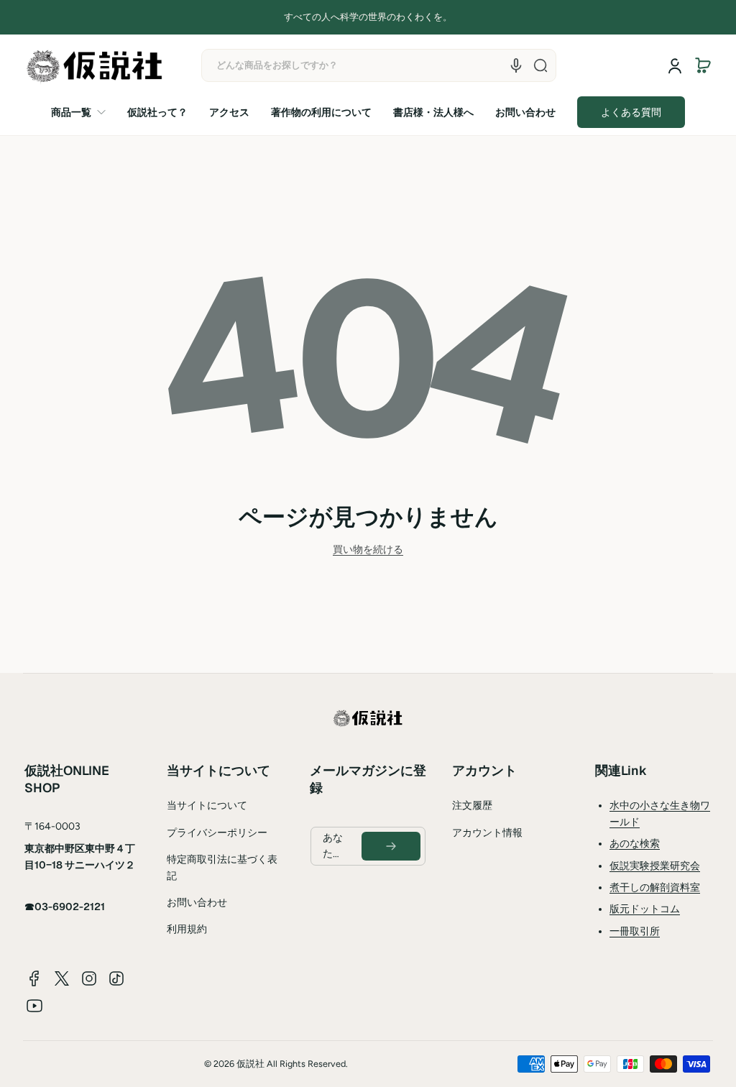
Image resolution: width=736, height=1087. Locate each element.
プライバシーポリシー (217, 833)
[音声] (516, 65)
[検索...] (540, 65)
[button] (703, 65)
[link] (83, 112)
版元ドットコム (645, 909)
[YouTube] (34, 1005)
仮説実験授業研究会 (655, 866)
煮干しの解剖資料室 (655, 887)
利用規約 (187, 929)
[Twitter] (61, 978)
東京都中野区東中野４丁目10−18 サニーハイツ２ (79, 856)
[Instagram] (89, 978)
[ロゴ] (95, 66)
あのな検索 (635, 844)
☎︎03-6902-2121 (64, 906)
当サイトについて (207, 805)
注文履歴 (472, 805)
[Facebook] (34, 978)
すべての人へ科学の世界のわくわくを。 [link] (368, 17)
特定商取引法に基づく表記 (222, 867)
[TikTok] (116, 978)
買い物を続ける (368, 550)
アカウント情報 (487, 833)
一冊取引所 (635, 931)
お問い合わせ (197, 902)
